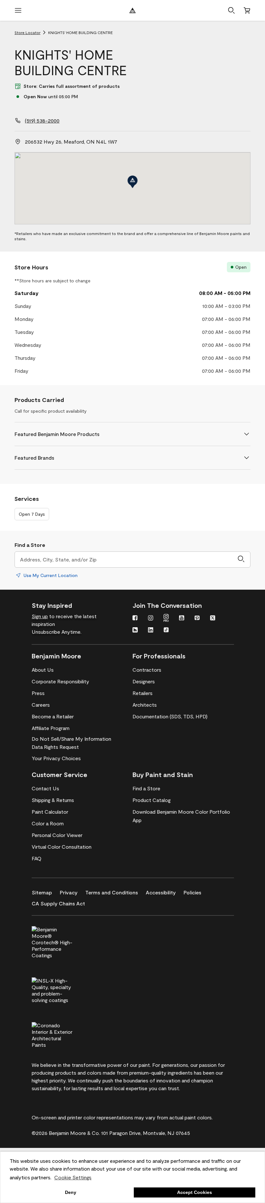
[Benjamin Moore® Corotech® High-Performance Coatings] (63, 941)
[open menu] (18, 10)
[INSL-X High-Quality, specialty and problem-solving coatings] (63, 989)
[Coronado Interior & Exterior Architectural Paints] (63, 1034)
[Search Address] (241, 559)
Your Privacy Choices (56, 758)
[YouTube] (181, 618)
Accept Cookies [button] (194, 1192)
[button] (231, 10)
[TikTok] (166, 630)
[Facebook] (135, 618)
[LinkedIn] (150, 630)
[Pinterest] (197, 618)
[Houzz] (135, 630)
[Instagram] (150, 618)
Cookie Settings (72, 1177)
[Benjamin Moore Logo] (132, 10)
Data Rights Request (55, 747)
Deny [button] (70, 1192)
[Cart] (247, 10)
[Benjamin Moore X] (212, 618)
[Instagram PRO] (166, 618)
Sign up (40, 616)
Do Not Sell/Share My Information (71, 739)
